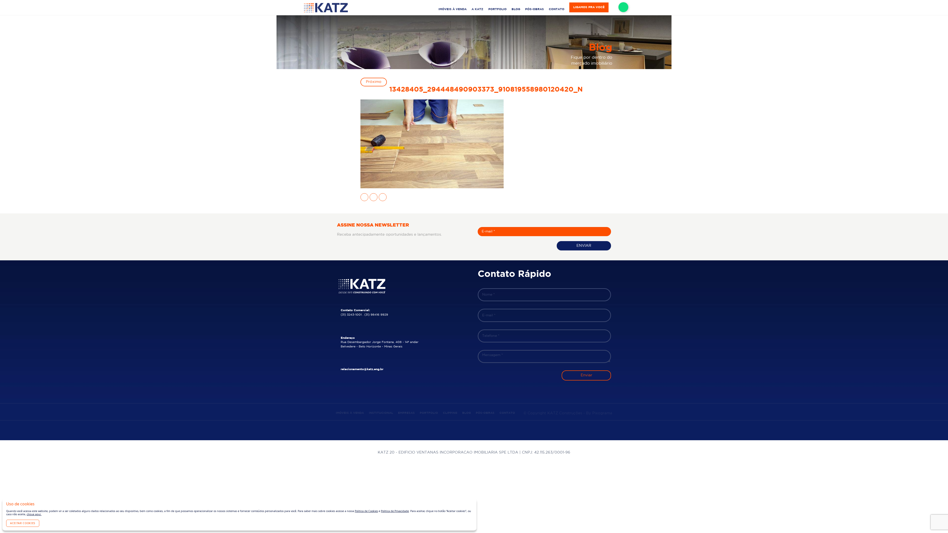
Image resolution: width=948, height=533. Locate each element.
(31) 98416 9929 (376, 314)
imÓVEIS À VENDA (452, 9)
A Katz (477, 9)
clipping (450, 413)
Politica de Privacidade (395, 511)
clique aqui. (34, 514)
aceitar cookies (22, 523)
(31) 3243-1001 (351, 314)
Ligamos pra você (589, 7)
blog (516, 9)
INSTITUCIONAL (381, 413)
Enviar (583, 245)
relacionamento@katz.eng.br (362, 369)
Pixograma (602, 413)
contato (556, 9)
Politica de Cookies (366, 511)
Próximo (373, 81)
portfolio (497, 9)
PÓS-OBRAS (534, 9)
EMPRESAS (406, 413)
